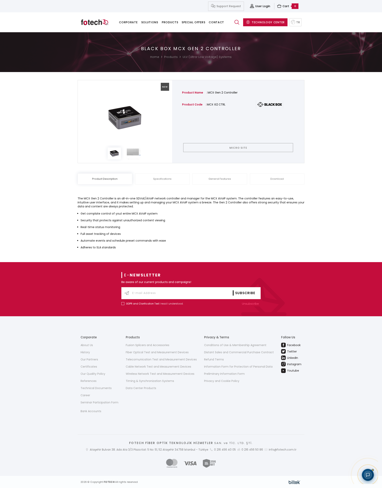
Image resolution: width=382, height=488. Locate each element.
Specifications (162, 179)
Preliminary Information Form (224, 374)
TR (298, 22)
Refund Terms (214, 359)
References (88, 381)
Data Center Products (141, 388)
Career (85, 395)
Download (277, 179)
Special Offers (193, 22)
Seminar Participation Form (99, 402)
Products (170, 22)
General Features (220, 179)
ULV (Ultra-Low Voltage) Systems (207, 57)
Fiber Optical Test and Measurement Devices (157, 352)
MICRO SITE (238, 148)
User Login (262, 6)
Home (154, 57)
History (85, 352)
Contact (216, 22)
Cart (289, 6)
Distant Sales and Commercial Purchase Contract (239, 352)
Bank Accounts (91, 411)
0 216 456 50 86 (252, 450)
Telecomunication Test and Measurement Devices (161, 359)
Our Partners (89, 359)
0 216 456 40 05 (225, 450)
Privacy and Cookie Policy (221, 381)
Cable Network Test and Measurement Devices (158, 367)
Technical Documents (96, 388)
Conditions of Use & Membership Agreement (235, 345)
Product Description (105, 179)
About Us (87, 345)
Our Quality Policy (93, 374)
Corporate (128, 22)
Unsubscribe (251, 304)
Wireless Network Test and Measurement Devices (160, 374)
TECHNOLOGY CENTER (268, 22)
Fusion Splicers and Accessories (147, 345)
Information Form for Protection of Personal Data (238, 367)
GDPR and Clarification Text (142, 303)
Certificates (89, 367)
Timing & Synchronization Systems (150, 381)
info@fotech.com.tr (282, 450)
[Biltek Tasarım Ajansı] (294, 482)
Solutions (149, 22)
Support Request (228, 6)
